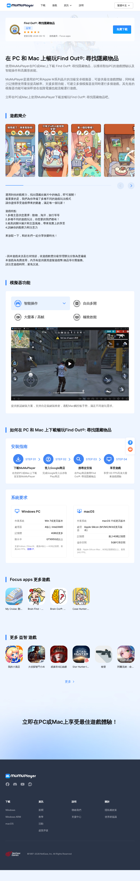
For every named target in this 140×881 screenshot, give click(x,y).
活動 (41, 823)
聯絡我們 (76, 809)
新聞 (41, 809)
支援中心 (76, 816)
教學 (41, 816)
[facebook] (7, 784)
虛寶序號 (43, 830)
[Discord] (15, 784)
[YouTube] (22, 784)
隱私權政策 (111, 809)
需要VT (30, 549)
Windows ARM (13, 816)
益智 (28, 27)
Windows (10, 810)
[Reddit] (30, 784)
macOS (9, 823)
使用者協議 (111, 816)
